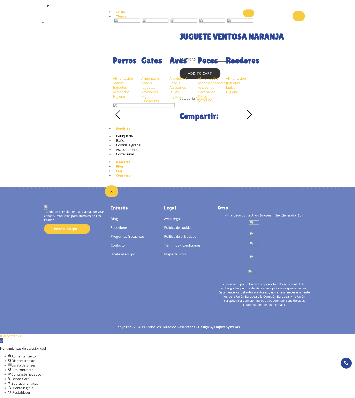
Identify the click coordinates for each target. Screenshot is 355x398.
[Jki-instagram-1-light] (46, 241)
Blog (119, 166)
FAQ (119, 171)
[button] (1, 340)
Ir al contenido (11, 336)
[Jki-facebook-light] (54, 241)
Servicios (123, 128)
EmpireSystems (227, 327)
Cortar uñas (125, 154)
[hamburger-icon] (248, 13)
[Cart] (299, 16)
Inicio (120, 12)
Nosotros (123, 162)
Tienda (121, 16)
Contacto (123, 175)
